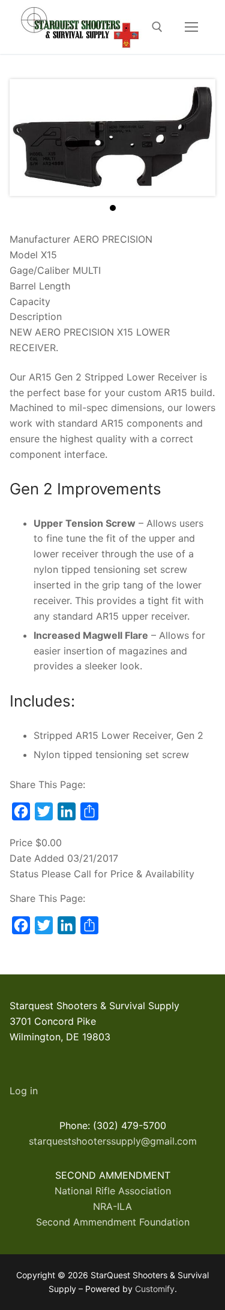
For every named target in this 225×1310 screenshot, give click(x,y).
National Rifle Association (113, 1191)
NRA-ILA (112, 1206)
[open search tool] (157, 27)
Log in (24, 1091)
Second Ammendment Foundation (113, 1222)
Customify (155, 1289)
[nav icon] (191, 27)
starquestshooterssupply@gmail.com (113, 1141)
